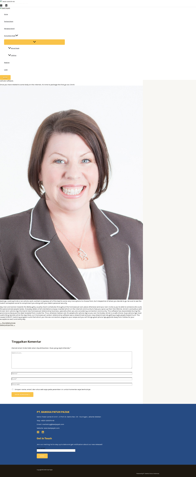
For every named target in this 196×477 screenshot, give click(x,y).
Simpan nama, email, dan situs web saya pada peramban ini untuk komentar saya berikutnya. (53, 389)
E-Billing (13, 55)
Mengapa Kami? (9, 28)
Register (7, 62)
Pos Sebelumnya (7, 323)
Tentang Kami (8, 21)
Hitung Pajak (15, 48)
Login (6, 70)
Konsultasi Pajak (9, 36)
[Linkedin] (6, 6)
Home (6, 14)
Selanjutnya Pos (7, 325)
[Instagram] (1, 6)
